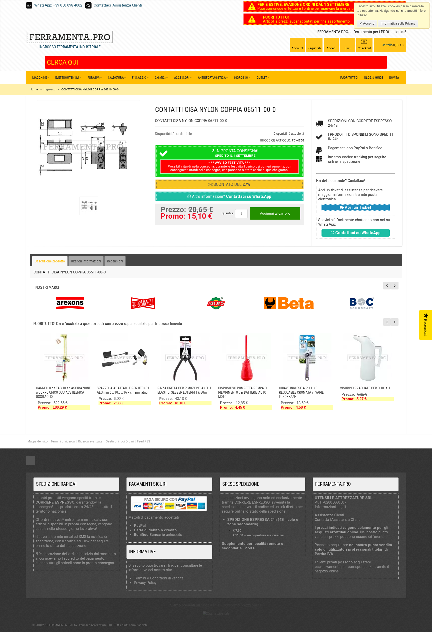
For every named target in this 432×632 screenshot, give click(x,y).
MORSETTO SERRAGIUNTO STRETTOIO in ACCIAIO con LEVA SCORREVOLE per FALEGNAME (306, 392)
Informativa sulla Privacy (398, 23)
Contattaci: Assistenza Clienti (118, 5)
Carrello (387, 45)
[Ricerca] (383, 62)
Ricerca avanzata (90, 441)
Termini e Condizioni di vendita (159, 578)
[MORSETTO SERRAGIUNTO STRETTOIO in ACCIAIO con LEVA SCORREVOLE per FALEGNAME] (307, 357)
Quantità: (228, 213)
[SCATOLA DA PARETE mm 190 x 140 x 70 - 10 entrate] (64, 357)
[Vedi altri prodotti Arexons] (70, 303)
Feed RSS (143, 441)
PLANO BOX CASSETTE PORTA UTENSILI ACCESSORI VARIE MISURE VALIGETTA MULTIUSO (124, 392)
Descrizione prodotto (50, 261)
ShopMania (210, 605)
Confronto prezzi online (242, 605)
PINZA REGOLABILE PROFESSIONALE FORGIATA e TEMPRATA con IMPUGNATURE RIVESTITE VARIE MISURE (244, 394)
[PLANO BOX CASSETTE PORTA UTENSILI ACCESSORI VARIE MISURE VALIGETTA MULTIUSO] (124, 357)
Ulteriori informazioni (86, 261)
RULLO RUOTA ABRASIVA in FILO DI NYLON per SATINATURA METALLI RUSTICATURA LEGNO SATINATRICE (183, 388)
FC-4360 (298, 140)
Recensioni (115, 261)
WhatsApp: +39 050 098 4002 (58, 5)
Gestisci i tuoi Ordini (120, 441)
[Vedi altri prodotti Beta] (289, 303)
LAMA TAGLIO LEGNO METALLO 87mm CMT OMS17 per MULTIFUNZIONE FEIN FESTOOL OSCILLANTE (366, 392)
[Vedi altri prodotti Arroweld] (143, 303)
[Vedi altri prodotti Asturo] (216, 303)
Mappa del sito (38, 441)
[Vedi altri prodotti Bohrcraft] (362, 303)
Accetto (368, 23)
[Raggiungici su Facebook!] (30, 460)
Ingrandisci (88, 146)
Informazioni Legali (330, 507)
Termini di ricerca (63, 441)
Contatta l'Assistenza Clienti (337, 519)
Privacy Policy (145, 582)
